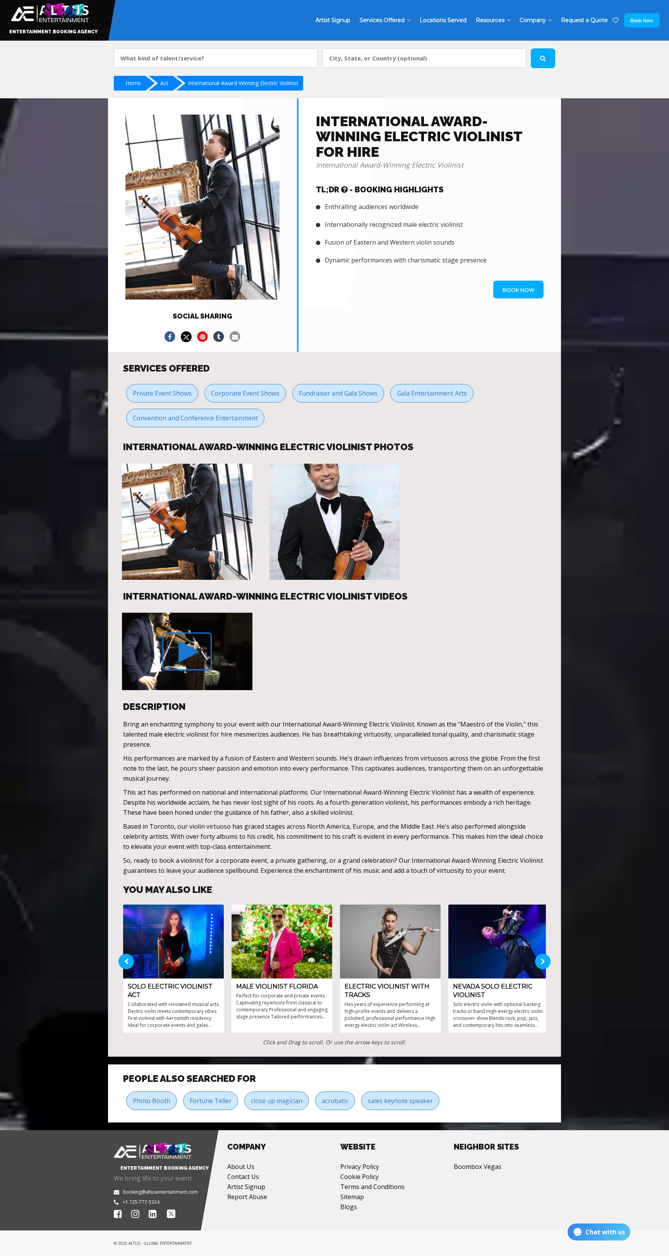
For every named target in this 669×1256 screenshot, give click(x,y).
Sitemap (352, 1197)
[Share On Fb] (170, 337)
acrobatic (335, 1101)
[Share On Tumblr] (219, 337)
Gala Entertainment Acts (432, 393)
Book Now (642, 20)
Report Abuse (247, 1197)
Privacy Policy (359, 1166)
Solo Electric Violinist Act (170, 991)
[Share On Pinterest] (202, 337)
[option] (187, 522)
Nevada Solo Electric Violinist (492, 991)
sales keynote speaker (400, 1101)
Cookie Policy (359, 1176)
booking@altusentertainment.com (160, 1192)
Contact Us (243, 1176)
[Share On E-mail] (235, 337)
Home (133, 83)
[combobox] (216, 58)
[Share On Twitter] (186, 337)
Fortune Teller (211, 1101)
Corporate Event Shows (245, 393)
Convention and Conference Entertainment (195, 418)
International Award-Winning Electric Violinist (243, 83)
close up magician (276, 1101)
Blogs (348, 1207)
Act (164, 83)
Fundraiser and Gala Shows (338, 393)
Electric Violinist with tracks (387, 991)
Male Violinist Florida (277, 986)
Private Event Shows (162, 393)
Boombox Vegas (477, 1166)
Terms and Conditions (372, 1186)
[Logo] (49, 11)
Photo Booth (151, 1101)
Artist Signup (246, 1186)
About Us (240, 1166)
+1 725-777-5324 (141, 1202)
